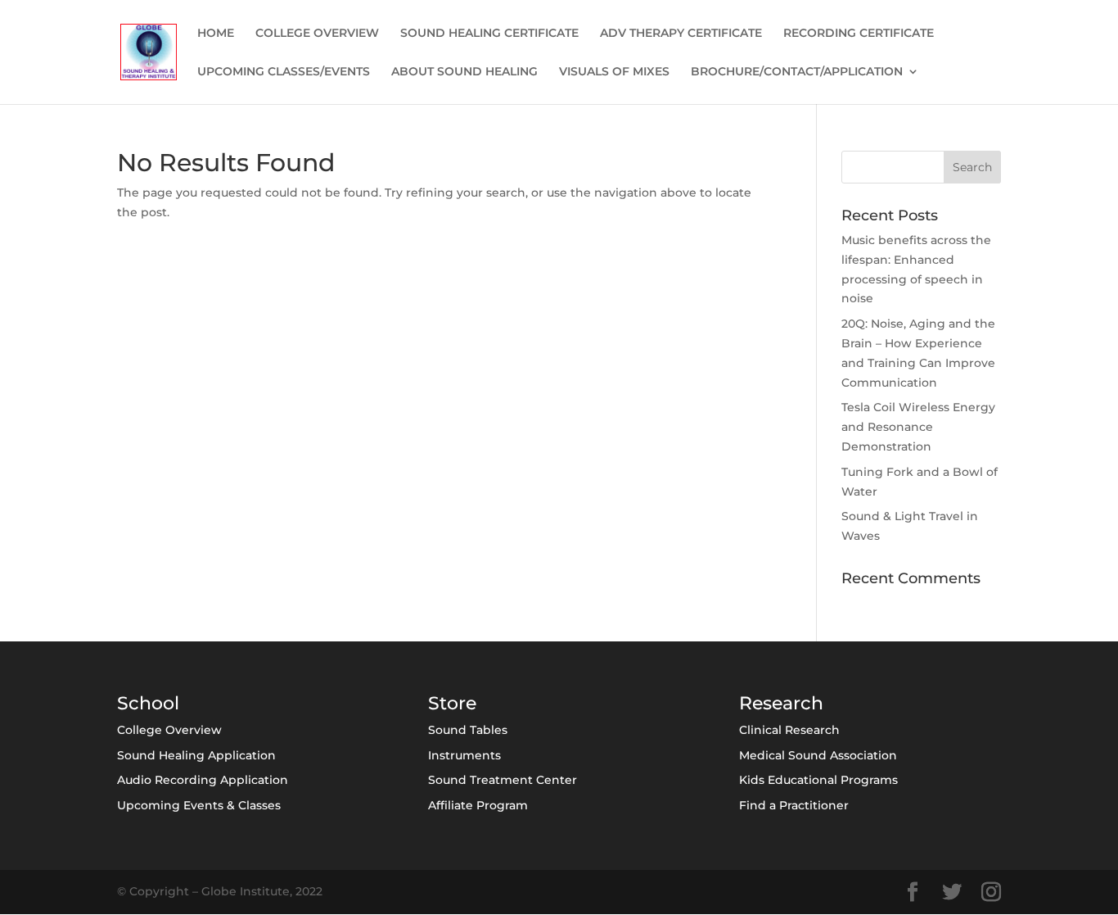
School (148, 703)
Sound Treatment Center (502, 779)
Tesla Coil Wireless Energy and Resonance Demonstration (918, 427)
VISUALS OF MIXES (614, 72)
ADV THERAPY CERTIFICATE (681, 33)
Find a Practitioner (794, 805)
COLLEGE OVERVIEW (317, 33)
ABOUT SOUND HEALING (464, 72)
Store (452, 703)
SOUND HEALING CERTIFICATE (489, 33)
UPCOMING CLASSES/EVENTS (283, 72)
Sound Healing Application (196, 755)
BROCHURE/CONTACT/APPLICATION (797, 72)
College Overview (169, 729)
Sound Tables (467, 729)
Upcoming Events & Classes (199, 805)
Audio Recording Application (202, 779)
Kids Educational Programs (818, 779)
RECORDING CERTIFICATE (858, 33)
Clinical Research (789, 729)
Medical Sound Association (818, 755)
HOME (215, 33)
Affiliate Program (478, 805)
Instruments (464, 755)
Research (781, 703)
